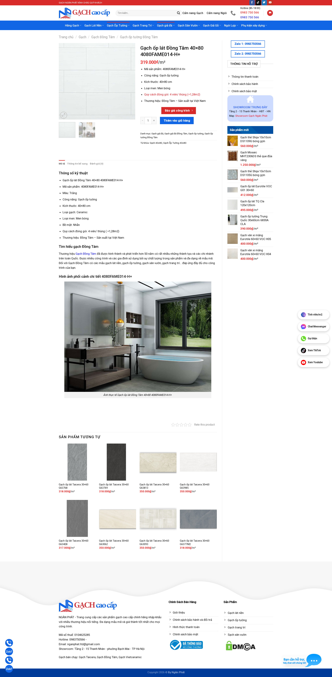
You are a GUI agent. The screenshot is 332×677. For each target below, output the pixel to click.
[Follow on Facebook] (252, 2)
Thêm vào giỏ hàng (177, 120)
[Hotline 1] (9, 643)
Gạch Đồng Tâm (103, 37)
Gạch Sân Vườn (188, 25)
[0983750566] (233, 13)
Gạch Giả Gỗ (211, 25)
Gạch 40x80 (156, 143)
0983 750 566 (249, 12)
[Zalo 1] (9, 651)
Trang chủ (66, 37)
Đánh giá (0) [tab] (96, 163)
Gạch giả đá (164, 25)
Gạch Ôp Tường (117, 25)
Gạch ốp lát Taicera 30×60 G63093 (154, 542)
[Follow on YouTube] (270, 2)
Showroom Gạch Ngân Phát (251, 115)
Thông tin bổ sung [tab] (77, 163)
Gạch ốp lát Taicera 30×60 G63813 (154, 486)
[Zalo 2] (9, 669)
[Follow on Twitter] (264, 2)
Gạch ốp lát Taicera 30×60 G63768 (73, 486)
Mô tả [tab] (62, 163)
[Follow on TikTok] (258, 2)
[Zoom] (63, 115)
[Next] (129, 81)
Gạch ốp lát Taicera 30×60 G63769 (114, 486)
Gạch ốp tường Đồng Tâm (139, 37)
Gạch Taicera (87, 657)
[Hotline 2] (9, 660)
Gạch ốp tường (196, 133)
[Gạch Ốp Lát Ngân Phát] (84, 13)
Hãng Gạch (72, 25)
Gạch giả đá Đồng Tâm (175, 133)
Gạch (82, 37)
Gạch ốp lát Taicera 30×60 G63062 (114, 542)
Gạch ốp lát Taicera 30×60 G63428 (73, 542)
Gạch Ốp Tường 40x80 (174, 143)
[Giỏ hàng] (270, 13)
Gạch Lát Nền (93, 25)
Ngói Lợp (230, 25)
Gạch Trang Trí (142, 25)
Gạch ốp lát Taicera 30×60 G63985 (194, 486)
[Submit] (179, 13)
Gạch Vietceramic (130, 657)
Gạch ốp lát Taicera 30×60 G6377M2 (194, 542)
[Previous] (65, 81)
